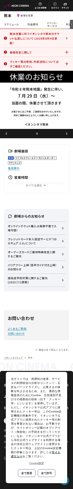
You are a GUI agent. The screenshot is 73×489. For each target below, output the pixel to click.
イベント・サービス (52, 24)
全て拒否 (26, 473)
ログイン (55, 7)
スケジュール (11, 24)
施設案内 (14, 168)
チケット (65, 7)
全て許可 (46, 473)
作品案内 (32, 24)
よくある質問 (41, 7)
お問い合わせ (16, 333)
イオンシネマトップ (13, 357)
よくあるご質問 (17, 329)
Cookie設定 (36, 463)
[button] (6, 133)
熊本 (8, 15)
